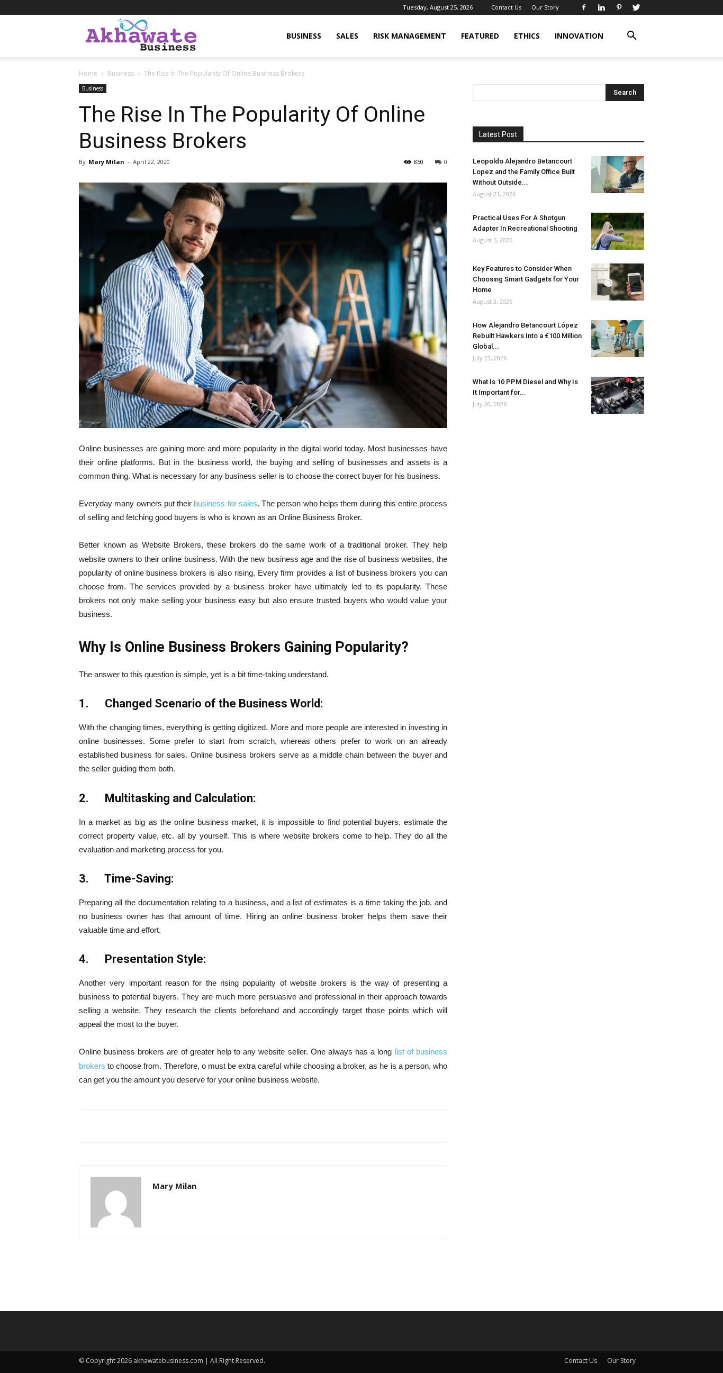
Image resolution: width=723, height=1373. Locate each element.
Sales (347, 36)
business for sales (225, 503)
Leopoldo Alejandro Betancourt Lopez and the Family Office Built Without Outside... (524, 171)
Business (303, 36)
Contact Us (506, 7)
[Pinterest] (619, 7)
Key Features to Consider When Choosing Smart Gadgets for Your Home (526, 279)
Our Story (545, 7)
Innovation (579, 36)
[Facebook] (584, 7)
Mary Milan (106, 162)
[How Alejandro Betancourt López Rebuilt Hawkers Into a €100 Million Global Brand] (617, 338)
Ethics (527, 36)
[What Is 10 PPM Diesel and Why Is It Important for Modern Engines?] (617, 395)
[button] (631, 37)
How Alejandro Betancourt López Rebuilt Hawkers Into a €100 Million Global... (527, 335)
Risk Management (409, 36)
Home (88, 73)
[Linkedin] (601, 7)
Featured (480, 36)
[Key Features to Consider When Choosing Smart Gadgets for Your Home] (617, 282)
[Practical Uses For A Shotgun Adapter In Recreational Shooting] (617, 231)
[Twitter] (636, 7)
